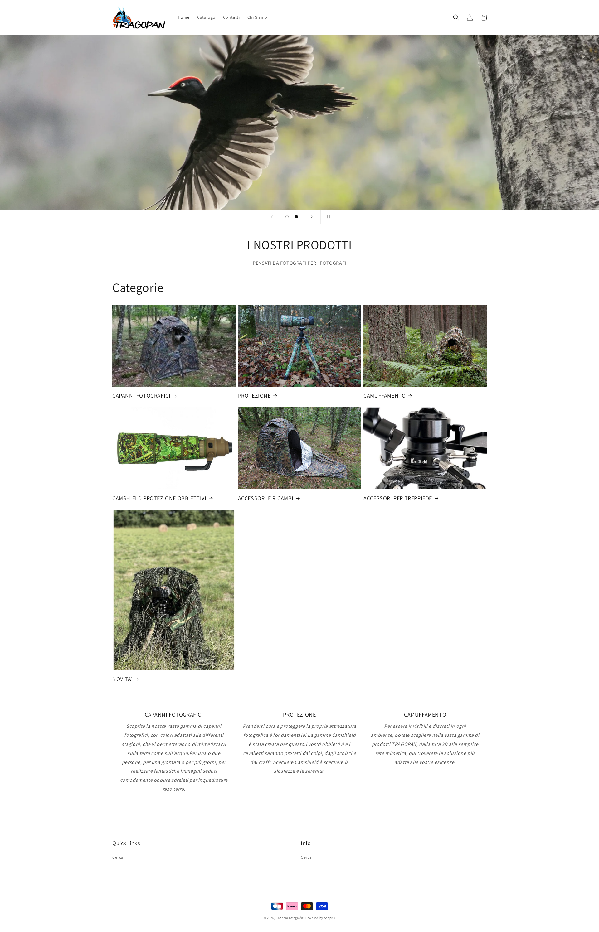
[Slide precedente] (272, 217)
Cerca (118, 857)
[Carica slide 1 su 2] (287, 216)
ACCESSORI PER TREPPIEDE (397, 498)
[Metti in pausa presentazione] (327, 217)
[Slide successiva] (312, 217)
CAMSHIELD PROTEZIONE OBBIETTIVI (159, 498)
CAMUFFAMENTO (384, 395)
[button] (456, 17)
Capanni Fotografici (290, 918)
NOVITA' (122, 679)
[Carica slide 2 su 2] (296, 216)
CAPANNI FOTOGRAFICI (141, 395)
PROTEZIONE (254, 395)
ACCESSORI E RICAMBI (266, 498)
